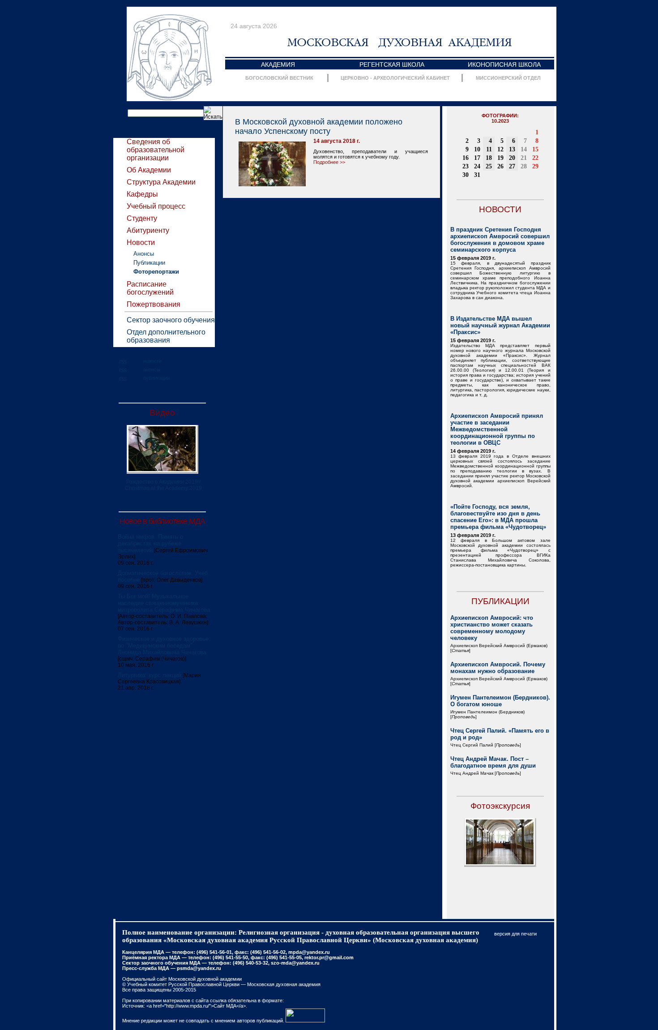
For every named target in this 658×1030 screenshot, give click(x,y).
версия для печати (515, 933)
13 (512, 149)
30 (465, 175)
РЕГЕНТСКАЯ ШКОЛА (391, 64)
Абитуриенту (148, 230)
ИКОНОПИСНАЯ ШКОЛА (504, 64)
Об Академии (149, 170)
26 (500, 166)
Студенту (142, 218)
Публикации (149, 262)
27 (512, 166)
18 (489, 157)
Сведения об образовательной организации (155, 150)
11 (489, 149)
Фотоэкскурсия (500, 806)
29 (535, 166)
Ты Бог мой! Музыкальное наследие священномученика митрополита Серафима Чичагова (164, 603)
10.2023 (500, 121)
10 (477, 149)
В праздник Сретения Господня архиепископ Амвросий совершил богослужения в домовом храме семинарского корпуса (500, 239)
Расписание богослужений (150, 288)
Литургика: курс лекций (149, 675)
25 (489, 166)
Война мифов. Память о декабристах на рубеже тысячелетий (150, 543)
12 (500, 149)
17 (477, 157)
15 (535, 149)
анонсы (151, 369)
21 (524, 157)
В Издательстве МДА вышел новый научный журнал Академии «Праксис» (500, 325)
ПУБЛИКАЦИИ (500, 601)
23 (465, 166)
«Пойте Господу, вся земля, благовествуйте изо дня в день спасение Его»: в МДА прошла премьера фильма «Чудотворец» (498, 516)
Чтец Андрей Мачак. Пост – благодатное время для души (493, 762)
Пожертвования (153, 304)
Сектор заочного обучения (171, 320)
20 (512, 157)
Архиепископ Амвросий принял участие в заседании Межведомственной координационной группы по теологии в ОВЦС (496, 429)
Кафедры (142, 194)
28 (524, 166)
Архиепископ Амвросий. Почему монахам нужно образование (497, 667)
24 (477, 166)
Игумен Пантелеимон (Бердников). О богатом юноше (500, 701)
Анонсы (143, 253)
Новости (141, 242)
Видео (162, 412)
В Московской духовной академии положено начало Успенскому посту (318, 126)
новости (152, 361)
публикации (156, 378)
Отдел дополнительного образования (166, 336)
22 (535, 157)
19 (500, 157)
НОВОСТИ (500, 209)
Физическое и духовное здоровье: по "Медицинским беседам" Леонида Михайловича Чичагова (164, 645)
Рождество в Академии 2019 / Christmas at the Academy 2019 (163, 485)
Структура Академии (161, 182)
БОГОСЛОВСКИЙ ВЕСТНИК (279, 78)
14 (524, 149)
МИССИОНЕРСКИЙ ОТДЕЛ (508, 78)
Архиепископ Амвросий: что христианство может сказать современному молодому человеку (491, 627)
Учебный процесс (156, 206)
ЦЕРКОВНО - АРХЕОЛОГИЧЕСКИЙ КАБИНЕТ (395, 78)
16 (465, 157)
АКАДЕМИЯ (278, 64)
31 (477, 175)
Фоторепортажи (156, 271)
